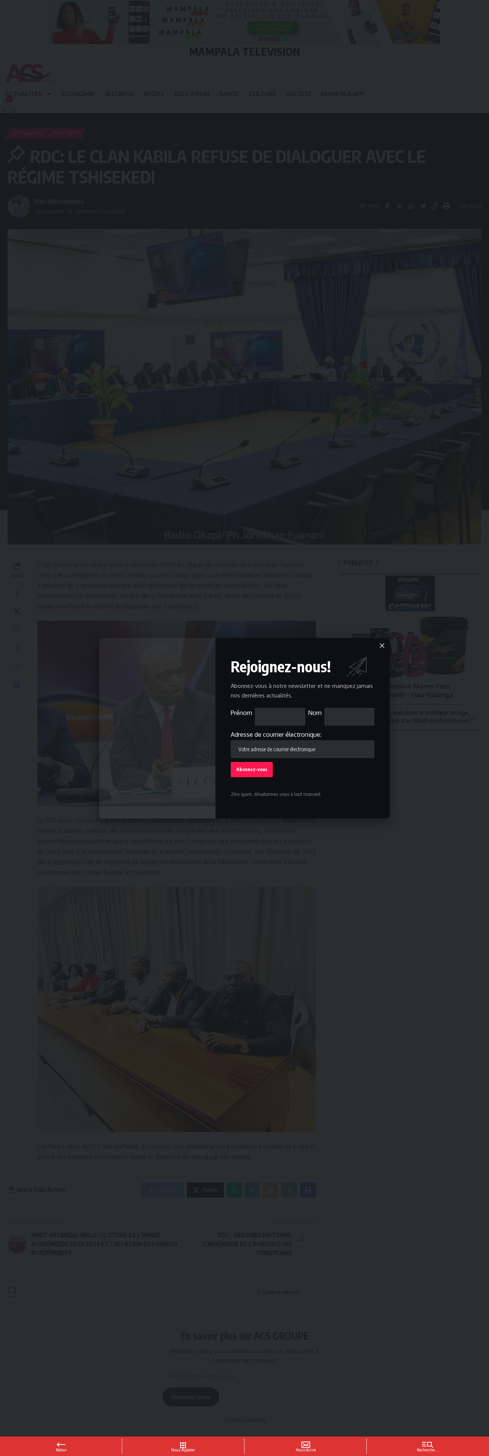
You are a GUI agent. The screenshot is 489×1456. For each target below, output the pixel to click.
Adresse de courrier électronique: (276, 734)
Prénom (241, 713)
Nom (315, 713)
